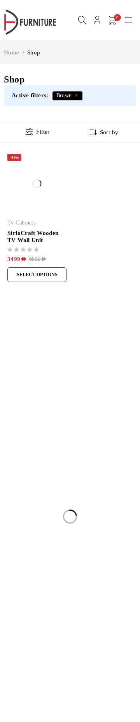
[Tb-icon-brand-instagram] (26, 426)
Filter (42, 132)
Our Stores (100, 390)
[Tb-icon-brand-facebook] (9, 426)
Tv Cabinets (21, 223)
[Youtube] (44, 426)
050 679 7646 (25, 414)
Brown (64, 95)
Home (11, 52)
